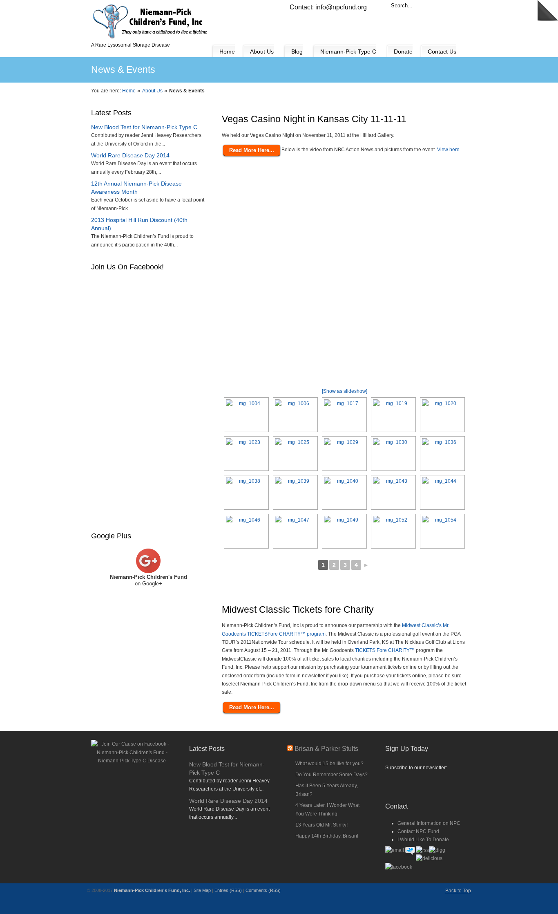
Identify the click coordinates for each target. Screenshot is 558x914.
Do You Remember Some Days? (331, 774)
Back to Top (458, 891)
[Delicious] (429, 858)
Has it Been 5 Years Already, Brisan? (326, 790)
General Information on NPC (428, 823)
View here (448, 149)
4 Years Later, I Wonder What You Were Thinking (327, 809)
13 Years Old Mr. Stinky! (321, 825)
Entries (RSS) (228, 890)
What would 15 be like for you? (329, 763)
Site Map (202, 890)
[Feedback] (6, 132)
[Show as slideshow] (344, 391)
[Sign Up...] (426, 783)
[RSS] (422, 850)
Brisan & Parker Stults (326, 748)
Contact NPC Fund (418, 831)
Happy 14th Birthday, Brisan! (326, 836)
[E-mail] (394, 850)
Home (129, 91)
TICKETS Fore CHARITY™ (385, 650)
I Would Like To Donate (423, 839)
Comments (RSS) (263, 890)
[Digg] (437, 850)
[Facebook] (398, 867)
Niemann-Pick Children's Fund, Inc (150, 20)
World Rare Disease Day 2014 (130, 155)
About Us (152, 91)
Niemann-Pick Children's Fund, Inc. (152, 890)
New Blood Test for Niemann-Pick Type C (144, 127)
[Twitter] (410, 855)
